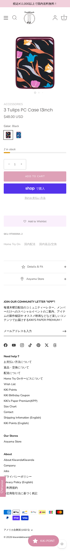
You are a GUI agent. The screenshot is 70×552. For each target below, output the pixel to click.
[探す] (14, 18)
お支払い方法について (18, 362)
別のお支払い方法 (35, 198)
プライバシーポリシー (18, 476)
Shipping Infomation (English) (22, 417)
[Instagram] (22, 345)
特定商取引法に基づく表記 (20, 493)
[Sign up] (64, 331)
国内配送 (29, 244)
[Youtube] (14, 345)
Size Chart (10, 406)
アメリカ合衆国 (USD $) (17, 530)
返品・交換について (16, 367)
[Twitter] (47, 345)
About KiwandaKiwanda (19, 460)
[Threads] (55, 345)
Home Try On (12, 244)
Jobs (6, 471)
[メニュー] (6, 18)
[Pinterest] (38, 345)
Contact (8, 412)
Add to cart (35, 176)
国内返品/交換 (48, 244)
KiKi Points (10, 390)
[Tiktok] (30, 345)
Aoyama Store (35, 279)
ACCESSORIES (13, 104)
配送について (12, 373)
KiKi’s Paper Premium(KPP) (21, 401)
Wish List (9, 384)
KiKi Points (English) (16, 423)
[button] (35, 221)
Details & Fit (35, 266)
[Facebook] (5, 345)
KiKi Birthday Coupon (17, 395)
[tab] (14, 244)
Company (10, 465)
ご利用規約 (11, 488)
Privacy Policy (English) (18, 482)
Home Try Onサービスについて (23, 378)
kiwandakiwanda (22, 537)
